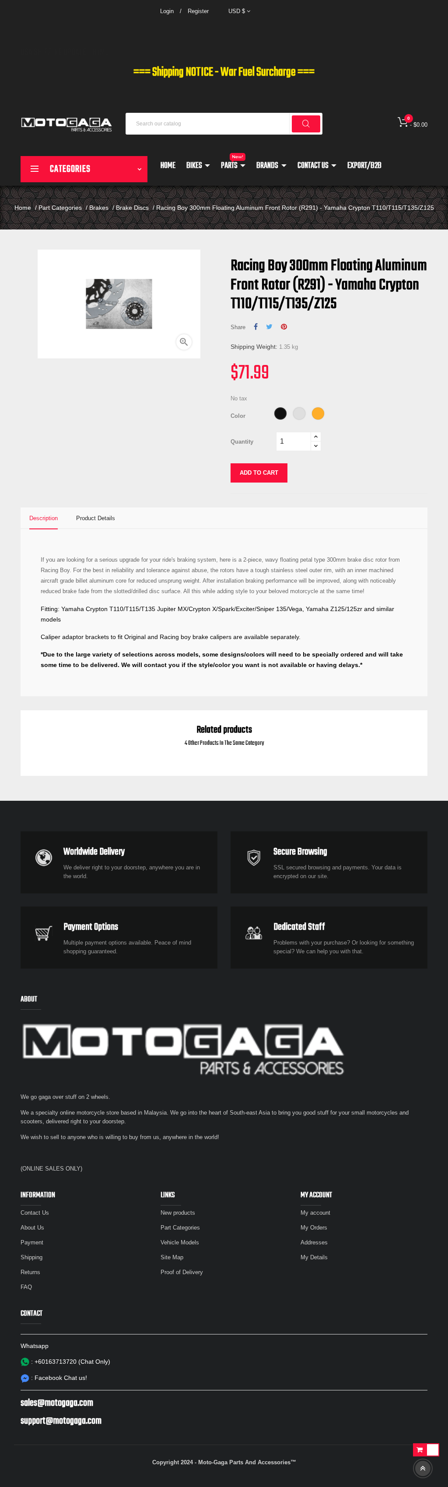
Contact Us (35, 1212)
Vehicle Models (180, 1242)
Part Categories (180, 1227)
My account (315, 1212)
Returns (30, 1272)
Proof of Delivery (182, 1272)
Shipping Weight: (254, 346)
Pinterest (284, 327)
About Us (32, 1227)
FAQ (26, 1287)
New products (178, 1212)
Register (198, 11)
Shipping (31, 1257)
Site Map (172, 1257)
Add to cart (259, 472)
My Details (314, 1257)
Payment (32, 1242)
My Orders (314, 1227)
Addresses (314, 1242)
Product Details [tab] (95, 518)
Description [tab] (43, 518)
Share (256, 327)
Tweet (269, 327)
